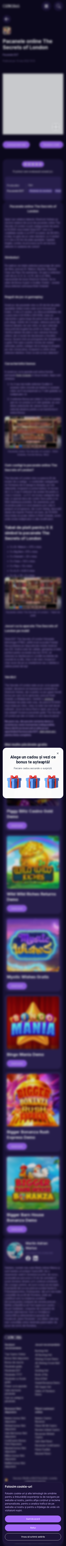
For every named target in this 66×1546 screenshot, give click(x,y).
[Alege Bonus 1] (14, 781)
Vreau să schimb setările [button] (33, 1536)
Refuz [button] (33, 1527)
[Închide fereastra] (58, 753)
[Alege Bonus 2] (51, 781)
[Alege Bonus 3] (33, 781)
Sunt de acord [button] (33, 1519)
